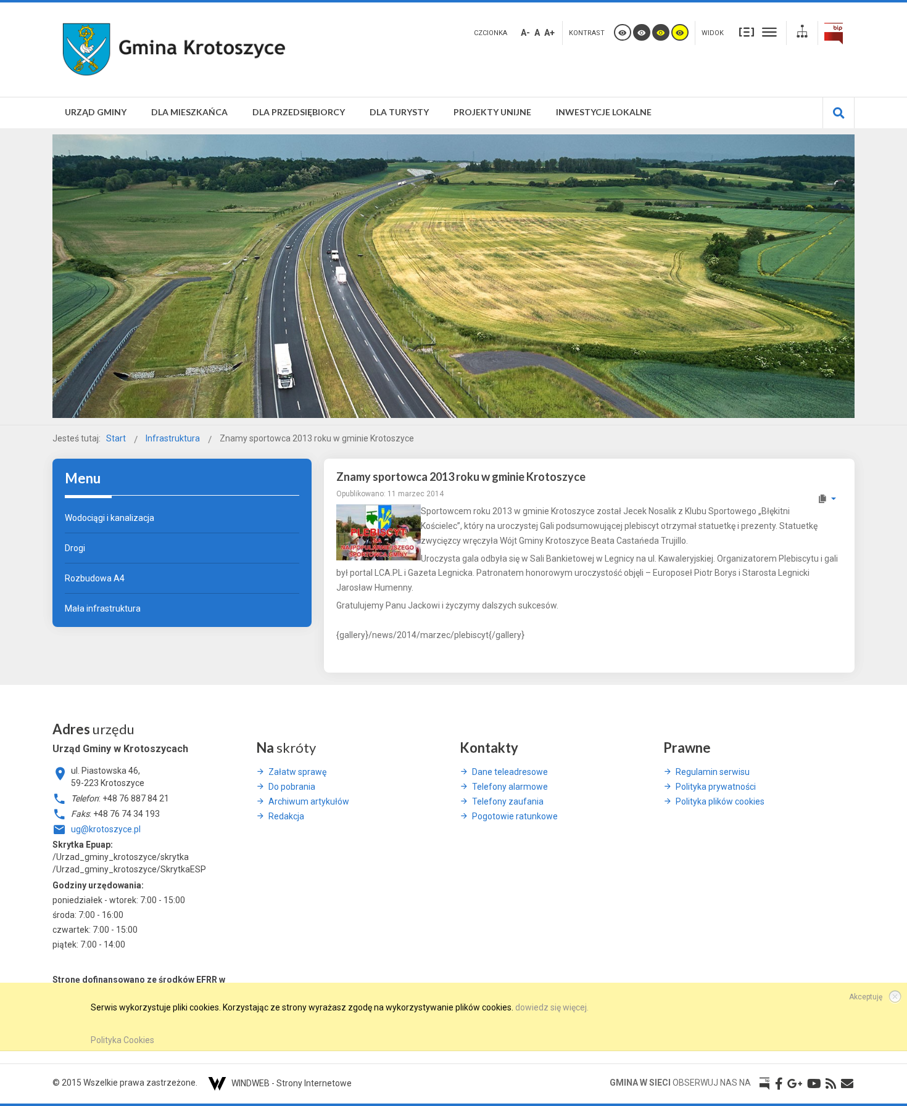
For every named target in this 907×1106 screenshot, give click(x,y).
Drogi (75, 548)
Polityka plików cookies (720, 801)
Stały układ (746, 31)
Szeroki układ (769, 31)
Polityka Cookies (122, 1040)
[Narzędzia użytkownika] (826, 499)
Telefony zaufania (508, 801)
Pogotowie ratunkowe (515, 816)
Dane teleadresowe (510, 772)
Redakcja (286, 816)
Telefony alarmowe (510, 787)
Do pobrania (291, 787)
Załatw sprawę (297, 772)
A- (525, 33)
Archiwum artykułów (308, 801)
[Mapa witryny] (802, 33)
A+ (549, 33)
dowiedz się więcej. (552, 1007)
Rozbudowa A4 (95, 578)
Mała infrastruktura (103, 608)
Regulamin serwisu (713, 772)
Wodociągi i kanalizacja (109, 518)
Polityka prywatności (716, 787)
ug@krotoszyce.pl (106, 829)
